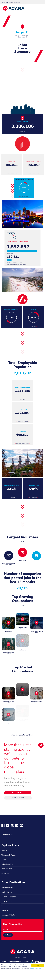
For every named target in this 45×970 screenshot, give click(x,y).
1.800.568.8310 (18, 798)
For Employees (6, 892)
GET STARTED (17, 793)
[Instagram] (12, 825)
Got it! (37, 965)
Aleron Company (23, 961)
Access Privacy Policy (35, 968)
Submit (8, 935)
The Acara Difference (8, 855)
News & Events (6, 869)
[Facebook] (2, 825)
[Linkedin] (16, 825)
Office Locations (7, 864)
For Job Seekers (7, 887)
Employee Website (8, 915)
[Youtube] (21, 825)
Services (4, 850)
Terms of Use (5, 906)
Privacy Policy (6, 901)
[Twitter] (7, 825)
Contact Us (5, 873)
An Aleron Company (8, 897)
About (3, 859)
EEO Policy (5, 910)
